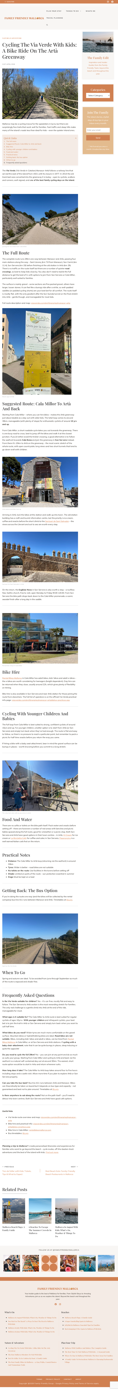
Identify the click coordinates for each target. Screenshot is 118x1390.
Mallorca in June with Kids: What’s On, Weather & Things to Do (31, 1332)
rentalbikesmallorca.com (40, 1130)
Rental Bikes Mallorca (12, 678)
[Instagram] (108, 2)
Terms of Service (86, 1383)
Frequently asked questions (16, 163)
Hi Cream (67, 835)
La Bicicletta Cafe (19, 838)
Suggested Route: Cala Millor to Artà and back (23, 144)
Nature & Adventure (12, 38)
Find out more (52, 1152)
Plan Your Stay (53, 11)
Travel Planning (54, 18)
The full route (11, 141)
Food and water (12, 152)
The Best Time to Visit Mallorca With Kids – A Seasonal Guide (87, 1352)
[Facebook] (112, 2)
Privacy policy (53, 1379)
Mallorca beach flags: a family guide (78, 1318)
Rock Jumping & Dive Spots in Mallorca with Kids (83, 1329)
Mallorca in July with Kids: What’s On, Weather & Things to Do (31, 1328)
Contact (68, 1379)
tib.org (69, 899)
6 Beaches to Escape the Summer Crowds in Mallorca (40, 1230)
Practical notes (12, 155)
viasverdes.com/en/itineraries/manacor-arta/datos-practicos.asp (41, 700)
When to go (10, 160)
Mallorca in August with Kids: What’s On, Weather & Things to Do (32, 1318)
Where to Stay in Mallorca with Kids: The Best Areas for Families (89, 1356)
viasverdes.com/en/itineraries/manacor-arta (50, 303)
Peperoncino (65, 838)
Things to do (72, 11)
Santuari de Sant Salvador (57, 521)
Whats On (90, 11)
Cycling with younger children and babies (21, 149)
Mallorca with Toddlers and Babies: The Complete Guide (85, 1348)
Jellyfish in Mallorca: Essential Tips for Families (82, 1325)
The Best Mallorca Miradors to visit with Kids (25, 1355)
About (78, 1379)
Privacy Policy (68, 1383)
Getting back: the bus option (17, 157)
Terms (39, 1379)
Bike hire (9, 147)
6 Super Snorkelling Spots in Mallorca (78, 1321)
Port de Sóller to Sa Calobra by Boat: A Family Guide (27, 1358)
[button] (47, 24)
